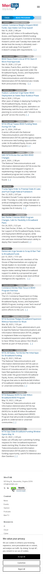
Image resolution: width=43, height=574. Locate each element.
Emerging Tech (8, 90)
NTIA (29, 56)
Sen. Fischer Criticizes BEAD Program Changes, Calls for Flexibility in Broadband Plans (20, 220)
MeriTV (6, 515)
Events (6, 504)
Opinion (7, 508)
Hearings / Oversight (20, 22)
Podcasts (7, 512)
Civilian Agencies (8, 56)
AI (4, 526)
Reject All (21, 569)
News (6, 501)
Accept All (21, 557)
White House (7, 186)
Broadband (20, 90)
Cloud (6, 530)
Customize (21, 563)
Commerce (21, 56)
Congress (6, 22)
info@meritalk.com (11, 484)
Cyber (6, 533)
